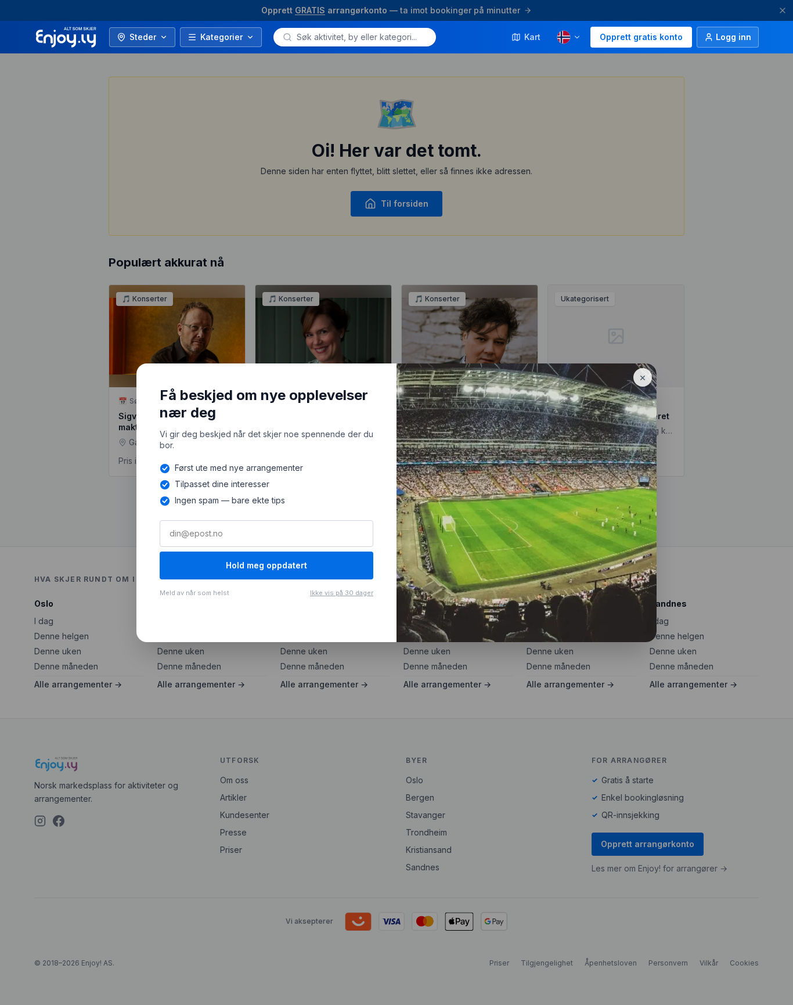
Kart (532, 37)
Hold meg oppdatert (266, 565)
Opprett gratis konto (641, 37)
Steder (142, 37)
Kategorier (221, 37)
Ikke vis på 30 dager (341, 593)
